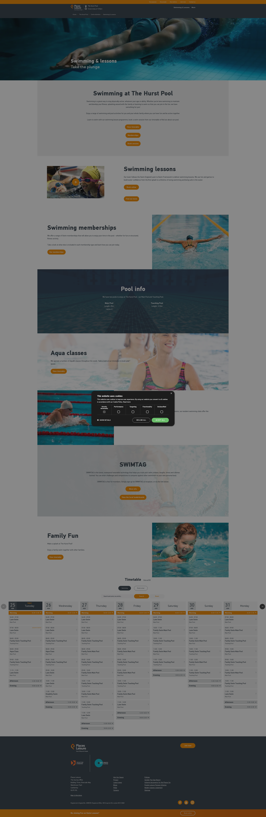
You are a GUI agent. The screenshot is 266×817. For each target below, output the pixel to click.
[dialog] (133, 408)
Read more (127, 402)
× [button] (171, 393)
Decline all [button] (141, 420)
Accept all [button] (160, 420)
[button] (104, 420)
